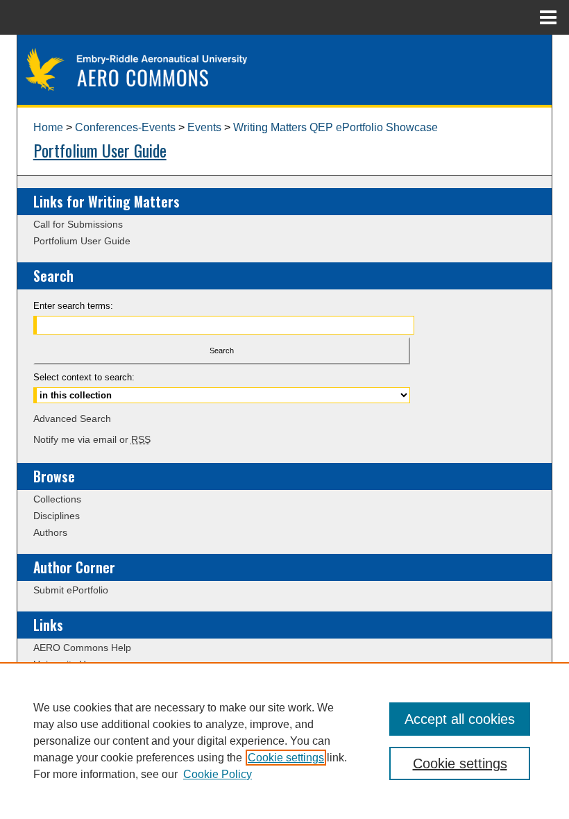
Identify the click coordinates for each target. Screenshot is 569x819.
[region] (284, 740)
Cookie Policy (217, 774)
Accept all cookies (460, 719)
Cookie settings (286, 757)
